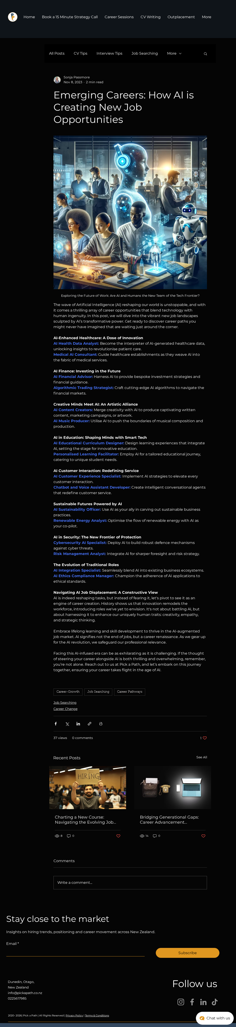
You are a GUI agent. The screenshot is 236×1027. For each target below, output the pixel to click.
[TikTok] (214, 1001)
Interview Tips (109, 53)
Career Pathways (129, 692)
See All (201, 757)
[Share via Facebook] (55, 723)
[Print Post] (101, 723)
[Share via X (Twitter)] (67, 723)
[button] (205, 53)
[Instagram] (180, 1001)
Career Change (65, 709)
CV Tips (80, 53)
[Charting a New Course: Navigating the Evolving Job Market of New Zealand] (87, 787)
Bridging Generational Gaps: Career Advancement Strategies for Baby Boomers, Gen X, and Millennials (170, 820)
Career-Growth (68, 692)
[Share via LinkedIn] (78, 723)
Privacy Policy (74, 1015)
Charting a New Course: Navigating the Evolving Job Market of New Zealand (84, 820)
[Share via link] (89, 723)
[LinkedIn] (203, 1001)
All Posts (57, 53)
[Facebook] (192, 1001)
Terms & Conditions (97, 1015)
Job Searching (145, 53)
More (172, 53)
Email (12, 943)
